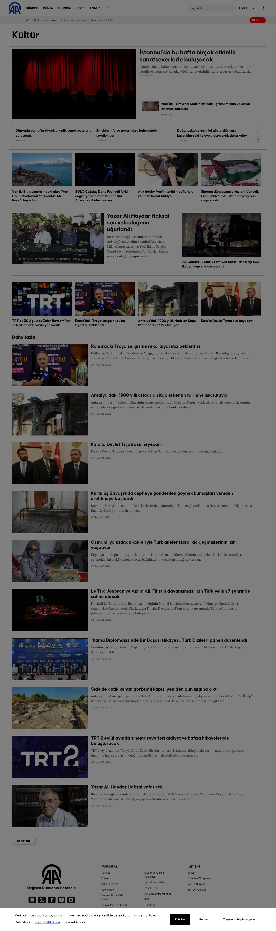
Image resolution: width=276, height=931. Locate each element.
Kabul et (180, 919)
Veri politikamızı (47, 922)
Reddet (204, 919)
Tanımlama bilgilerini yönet (239, 919)
